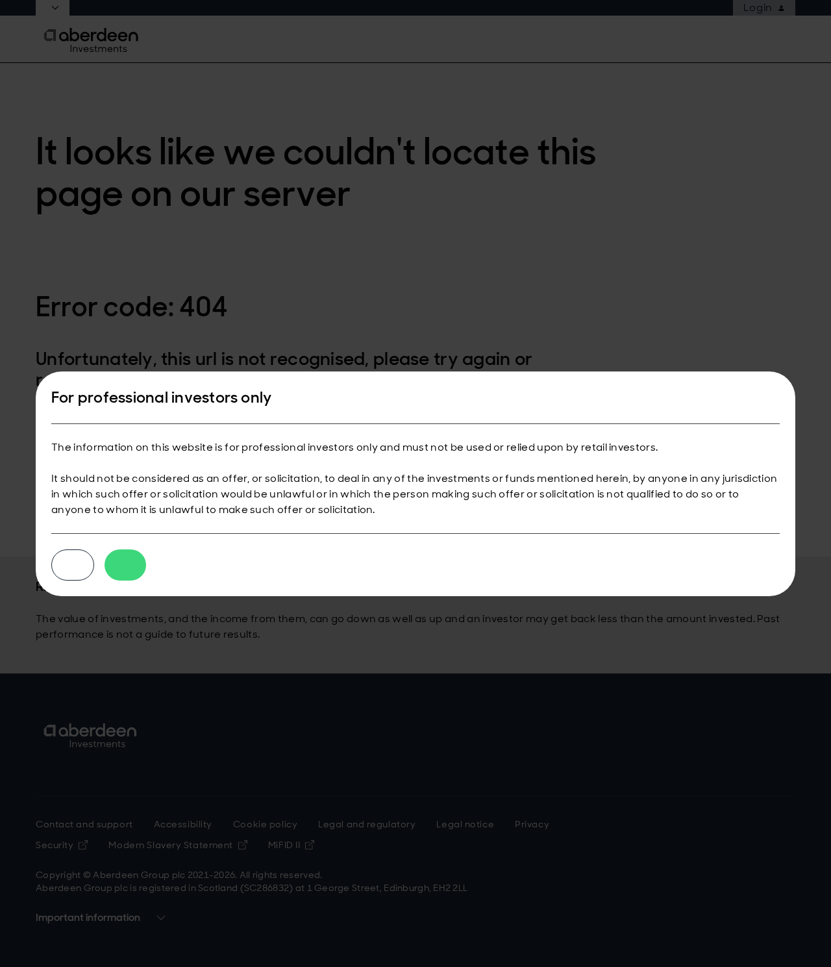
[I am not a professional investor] (72, 565)
